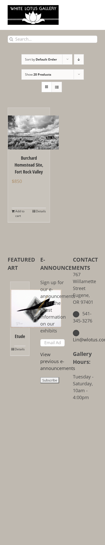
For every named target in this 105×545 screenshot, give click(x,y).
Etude (20, 336)
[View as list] (57, 87)
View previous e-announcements (57, 361)
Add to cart (19, 213)
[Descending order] (79, 59)
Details (41, 211)
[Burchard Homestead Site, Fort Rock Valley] (29, 128)
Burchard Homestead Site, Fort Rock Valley (29, 165)
